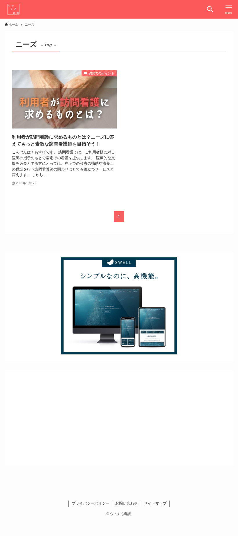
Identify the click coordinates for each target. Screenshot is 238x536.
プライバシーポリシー (90, 503)
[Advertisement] (118, 415)
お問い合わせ (126, 503)
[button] (210, 9)
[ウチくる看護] (13, 9)
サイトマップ (155, 503)
